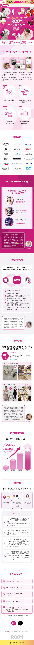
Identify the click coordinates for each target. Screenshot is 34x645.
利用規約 (7, 631)
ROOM (4, 5)
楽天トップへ (25, 631)
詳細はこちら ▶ (14, 359)
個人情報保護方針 (15, 631)
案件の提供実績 (23, 42)
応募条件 (30, 42)
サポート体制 (3, 42)
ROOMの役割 (10, 42)
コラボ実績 (17, 42)
